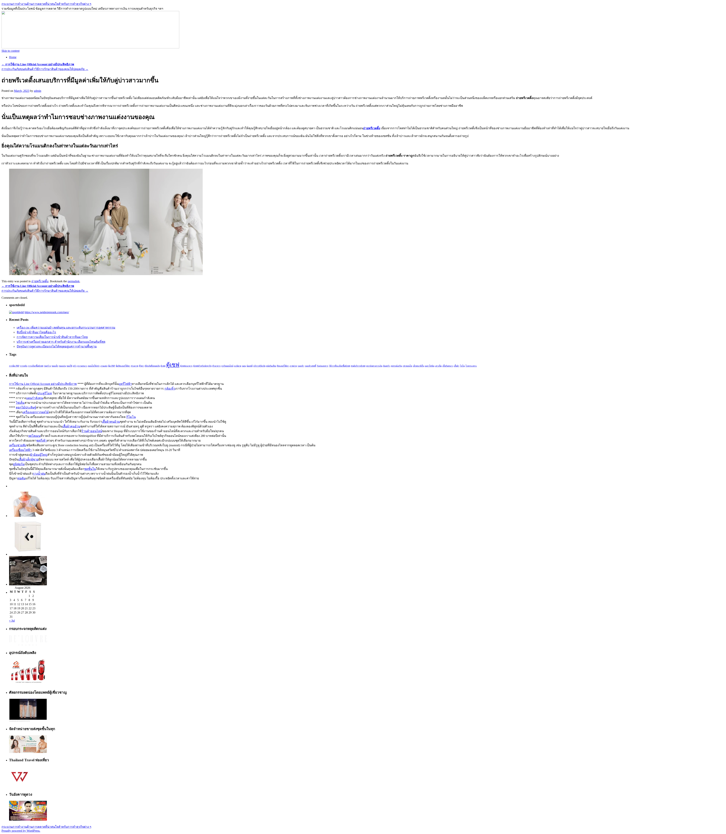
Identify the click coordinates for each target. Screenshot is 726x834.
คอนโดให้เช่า (94, 366)
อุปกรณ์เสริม (396, 366)
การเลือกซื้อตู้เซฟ (35, 366)
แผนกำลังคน (34, 398)
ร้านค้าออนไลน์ (91, 431)
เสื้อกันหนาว (447, 366)
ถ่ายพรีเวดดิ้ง (371, 128)
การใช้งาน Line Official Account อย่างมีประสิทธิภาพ (43, 383)
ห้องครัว (386, 366)
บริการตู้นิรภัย (259, 366)
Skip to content (10, 50)
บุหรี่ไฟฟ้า (125, 383)
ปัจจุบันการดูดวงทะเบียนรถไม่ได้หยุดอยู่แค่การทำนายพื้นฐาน (57, 346)
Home (12, 57)
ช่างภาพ (134, 366)
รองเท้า (301, 366)
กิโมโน (131, 417)
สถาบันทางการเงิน (374, 366)
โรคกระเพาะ (471, 366)
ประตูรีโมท (44, 393)
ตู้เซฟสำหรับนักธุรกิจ (202, 366)
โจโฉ (462, 366)
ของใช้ (69, 366)
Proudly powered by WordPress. (21, 830)
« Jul (12, 620)
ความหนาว (82, 366)
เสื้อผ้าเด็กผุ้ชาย (28, 459)
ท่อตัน (21, 478)
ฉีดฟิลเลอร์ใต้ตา (123, 366)
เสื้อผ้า (456, 366)
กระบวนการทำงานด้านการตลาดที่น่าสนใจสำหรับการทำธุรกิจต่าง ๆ (46, 3)
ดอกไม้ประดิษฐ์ (26, 407)
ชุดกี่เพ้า (41, 440)
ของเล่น (62, 366)
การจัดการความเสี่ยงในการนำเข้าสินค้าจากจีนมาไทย (52, 337)
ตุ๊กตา (141, 366)
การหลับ (23, 366)
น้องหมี (250, 366)
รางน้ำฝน (39, 473)
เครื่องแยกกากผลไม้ (35, 412)
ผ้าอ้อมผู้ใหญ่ (38, 454)
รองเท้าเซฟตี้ (310, 366)
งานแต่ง (103, 366)
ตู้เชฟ (163, 366)
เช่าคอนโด (407, 366)
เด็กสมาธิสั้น (418, 366)
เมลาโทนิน (429, 366)
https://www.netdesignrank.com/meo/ (47, 312)
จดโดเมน (34, 435)
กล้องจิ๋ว (169, 388)
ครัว (75, 366)
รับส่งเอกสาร (322, 366)
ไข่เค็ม (20, 402)
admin (37, 90)
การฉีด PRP (14, 366)
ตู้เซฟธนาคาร (186, 366)
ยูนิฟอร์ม (19, 464)
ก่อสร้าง (47, 366)
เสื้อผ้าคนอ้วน (111, 421)
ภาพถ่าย (293, 366)
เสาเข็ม (438, 366)
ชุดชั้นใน (90, 468)
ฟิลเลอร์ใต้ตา (283, 366)
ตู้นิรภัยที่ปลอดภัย (152, 366)
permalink (74, 281)
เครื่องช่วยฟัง (17, 445)
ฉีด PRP (111, 366)
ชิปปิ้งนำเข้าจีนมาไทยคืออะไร (36, 332)
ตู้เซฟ (172, 365)
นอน (244, 366)
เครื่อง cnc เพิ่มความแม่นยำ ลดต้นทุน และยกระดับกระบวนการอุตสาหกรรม (66, 327)
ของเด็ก (55, 366)
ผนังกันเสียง (271, 366)
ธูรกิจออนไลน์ (227, 366)
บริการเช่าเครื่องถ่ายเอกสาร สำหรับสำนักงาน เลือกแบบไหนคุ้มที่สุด (61, 341)
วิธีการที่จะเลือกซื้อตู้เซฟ (339, 366)
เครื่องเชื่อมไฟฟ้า (20, 450)
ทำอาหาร (216, 366)
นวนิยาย (237, 366)
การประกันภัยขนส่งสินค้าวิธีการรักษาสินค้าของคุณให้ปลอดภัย (45, 69)
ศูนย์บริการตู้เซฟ (358, 366)
